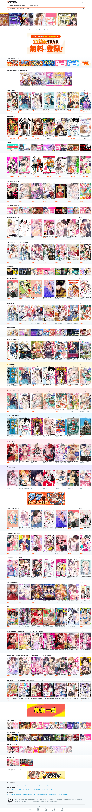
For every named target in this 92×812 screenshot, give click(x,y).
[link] (25, 63)
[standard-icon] (84, 5)
